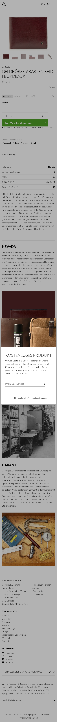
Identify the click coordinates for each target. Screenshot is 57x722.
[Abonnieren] (42, 384)
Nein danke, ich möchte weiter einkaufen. (30, 398)
